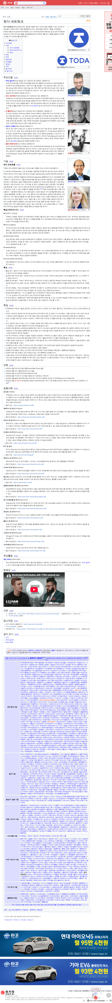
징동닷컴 (41, 782)
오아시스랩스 (43, 862)
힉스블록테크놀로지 (62, 793)
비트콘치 (46, 764)
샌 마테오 (17, 381)
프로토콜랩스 (47, 878)
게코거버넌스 (43, 839)
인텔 (38, 866)
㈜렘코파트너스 (37, 674)
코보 (36, 784)
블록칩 (22, 813)
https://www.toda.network (32, 624)
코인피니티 (77, 825)
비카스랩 (60, 686)
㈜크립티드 (73, 733)
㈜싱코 (84, 696)
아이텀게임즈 (32, 702)
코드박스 (81, 727)
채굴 (23, 7)
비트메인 (38, 764)
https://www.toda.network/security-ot (30, 473)
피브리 (79, 831)
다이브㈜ (76, 666)
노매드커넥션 (32, 666)
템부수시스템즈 (76, 889)
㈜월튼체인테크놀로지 (50, 716)
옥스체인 (47, 774)
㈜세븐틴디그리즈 (69, 688)
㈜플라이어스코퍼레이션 (53, 743)
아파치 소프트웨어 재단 (75, 898)
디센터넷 (54, 670)
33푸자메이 (29, 754)
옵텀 (67, 864)
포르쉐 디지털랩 (45, 831)
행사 (76, 904)
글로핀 (53, 664)
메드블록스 (77, 845)
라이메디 (28, 843)
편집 (47, 17)
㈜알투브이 (35, 704)
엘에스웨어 (67, 712)
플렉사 (81, 878)
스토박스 (69, 813)
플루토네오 (71, 831)
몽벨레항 (62, 809)
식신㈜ (70, 696)
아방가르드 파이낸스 (55, 815)
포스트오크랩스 (47, 876)
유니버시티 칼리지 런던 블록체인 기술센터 (50, 821)
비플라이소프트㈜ (26, 688)
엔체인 (29, 819)
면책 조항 (23, 920)
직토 (32, 726)
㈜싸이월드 (24, 698)
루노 (52, 807)
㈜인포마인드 (61, 722)
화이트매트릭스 (39, 793)
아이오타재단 (40, 898)
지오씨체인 (80, 780)
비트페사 (56, 885)
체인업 (23, 784)
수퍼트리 (48, 692)
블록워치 (83, 849)
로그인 (103, 3)
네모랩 (68, 664)
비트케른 (29, 813)
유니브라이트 (70, 821)
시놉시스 (52, 798)
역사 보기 (53, 17)
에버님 (77, 860)
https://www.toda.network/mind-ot (29, 429)
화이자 (67, 880)
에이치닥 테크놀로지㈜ (48, 710)
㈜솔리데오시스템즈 (36, 692)
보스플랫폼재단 (43, 896)
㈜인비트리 (51, 722)
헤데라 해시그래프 (40, 880)
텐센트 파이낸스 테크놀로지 (39, 788)
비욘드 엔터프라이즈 (61, 851)
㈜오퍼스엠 (60, 714)
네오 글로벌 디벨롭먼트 (69, 754)
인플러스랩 (41, 778)
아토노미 (40, 860)
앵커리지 (63, 860)
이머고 (33, 800)
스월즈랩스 (33, 855)
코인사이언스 (58, 825)
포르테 (38, 876)
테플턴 (56, 874)
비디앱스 (23, 686)
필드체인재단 (40, 791)
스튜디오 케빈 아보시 (80, 813)
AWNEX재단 (24, 894)
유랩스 (48, 776)
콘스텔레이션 (82, 870)
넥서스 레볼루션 (77, 664)
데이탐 (68, 668)
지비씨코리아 (49, 724)
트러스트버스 (58, 737)
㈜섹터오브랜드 (68, 690)
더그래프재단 (40, 894)
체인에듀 (43, 726)
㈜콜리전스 (28, 731)
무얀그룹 (55, 760)
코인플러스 (68, 825)
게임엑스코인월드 (60, 662)
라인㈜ (58, 796)
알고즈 (36, 836)
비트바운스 (82, 851)
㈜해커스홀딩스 (62, 749)
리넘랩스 (58, 807)
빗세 (59, 764)
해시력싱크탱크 (77, 791)
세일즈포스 (59, 853)
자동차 (27, 904)
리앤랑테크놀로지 (31, 758)
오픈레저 (55, 819)
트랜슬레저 (25, 876)
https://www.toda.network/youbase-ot (30, 417)
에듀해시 (35, 706)
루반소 (82, 756)
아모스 (67, 858)
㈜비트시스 (82, 686)
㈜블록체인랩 (75, 682)
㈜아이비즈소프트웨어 (47, 700)
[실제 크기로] (89, 49)
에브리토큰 (59, 817)
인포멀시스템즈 (46, 866)
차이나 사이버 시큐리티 (54, 782)
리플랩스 (45, 845)
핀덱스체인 (62, 745)
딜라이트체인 (65, 672)
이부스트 (81, 864)
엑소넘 (23, 819)
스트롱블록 (71, 855)
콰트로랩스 (38, 731)
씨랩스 (30, 858)
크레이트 (28, 872)
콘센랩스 (55, 784)
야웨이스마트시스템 (63, 770)
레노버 (82, 758)
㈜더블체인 (39, 668)
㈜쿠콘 (45, 731)
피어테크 (31, 745)
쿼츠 (21, 872)
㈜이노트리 (56, 720)
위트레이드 (30, 821)
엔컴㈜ (35, 712)
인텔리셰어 (32, 778)
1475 (22, 754)
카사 (61, 726)
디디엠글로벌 (37, 670)
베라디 (80, 847)
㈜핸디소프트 (73, 749)
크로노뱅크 (50, 889)
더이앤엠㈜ (48, 668)
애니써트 (52, 770)
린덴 (46, 758)
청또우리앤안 (68, 782)
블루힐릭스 (82, 762)
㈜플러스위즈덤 (68, 743)
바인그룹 (51, 680)
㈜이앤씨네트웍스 (78, 720)
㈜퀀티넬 (52, 731)
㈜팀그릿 (29, 739)
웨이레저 (32, 776)
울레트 (76, 819)
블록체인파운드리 (32, 851)
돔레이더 (29, 807)
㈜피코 (37, 745)
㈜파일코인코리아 (76, 739)
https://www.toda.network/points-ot (29, 518)
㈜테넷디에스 (46, 735)
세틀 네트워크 (65, 885)
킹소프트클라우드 (35, 786)
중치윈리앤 (38, 780)
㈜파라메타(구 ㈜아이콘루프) (44, 739)
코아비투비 (50, 729)
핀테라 (73, 800)
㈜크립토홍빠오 (62, 733)
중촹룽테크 (28, 780)
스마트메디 (45, 694)
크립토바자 (73, 827)
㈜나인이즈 (60, 664)
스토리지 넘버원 (69, 766)
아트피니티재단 (60, 898)
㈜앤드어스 (79, 704)
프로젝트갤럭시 (39, 891)
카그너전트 (58, 868)
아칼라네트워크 (57, 887)
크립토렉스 (64, 827)
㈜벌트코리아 (68, 680)
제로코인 (76, 866)
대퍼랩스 (40, 841)
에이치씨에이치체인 (45, 772)
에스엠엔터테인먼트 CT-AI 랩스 (51, 706)
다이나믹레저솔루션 (67, 805)
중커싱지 (46, 780)
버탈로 (66, 847)
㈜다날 (57, 666)
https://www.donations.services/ (24, 443)
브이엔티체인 (72, 762)
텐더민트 (63, 874)
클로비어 (66, 872)
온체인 (54, 774)
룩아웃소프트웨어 (34, 845)
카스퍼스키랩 (40, 825)
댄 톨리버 (71, 153)
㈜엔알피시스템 (26, 712)
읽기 (43, 17)
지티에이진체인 (31, 782)
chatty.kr (108, 991)
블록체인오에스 (48, 684)
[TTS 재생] (84, 1000)
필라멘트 (29, 880)
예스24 (23, 714)
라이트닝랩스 (47, 843)
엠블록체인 (84, 712)
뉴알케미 (85, 839)
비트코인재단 (54, 896)
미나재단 (33, 896)
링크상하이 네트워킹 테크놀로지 (60, 758)
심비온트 (70, 856)
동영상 (17, 7)
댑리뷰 (34, 756)
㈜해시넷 (35, 749)
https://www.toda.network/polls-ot (29, 529)
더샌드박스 (36, 883)
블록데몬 (57, 849)
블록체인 (62, 904)
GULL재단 (23, 796)
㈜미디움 (32, 680)
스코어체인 (60, 813)
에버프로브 (50, 817)
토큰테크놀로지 (56, 788)
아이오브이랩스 (44, 887)
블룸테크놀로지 (80, 684)
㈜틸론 (22, 739)
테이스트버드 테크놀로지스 (43, 874)
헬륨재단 (45, 902)
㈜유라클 (78, 718)
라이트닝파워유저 (60, 843)
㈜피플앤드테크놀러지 (49, 745)
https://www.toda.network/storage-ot (30, 541)
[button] (86, 658)
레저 (47, 807)
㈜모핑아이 (60, 678)
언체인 (28, 706)
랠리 (79, 843)
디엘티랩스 (59, 841)
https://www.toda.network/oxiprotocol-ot (31, 508)
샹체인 (81, 764)
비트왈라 (57, 811)
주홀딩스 (32, 724)
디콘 (58, 672)
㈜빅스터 (49, 688)
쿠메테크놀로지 (72, 784)
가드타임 (43, 805)
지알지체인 (71, 780)
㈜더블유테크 (29, 668)
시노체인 (35, 768)
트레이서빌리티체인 (69, 788)
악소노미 (45, 770)
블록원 (22, 851)
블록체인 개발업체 (34, 650)
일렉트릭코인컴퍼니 (60, 866)
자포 (70, 866)
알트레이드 (48, 860)
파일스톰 (41, 790)
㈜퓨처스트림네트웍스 (28, 743)
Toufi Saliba (12, 615)
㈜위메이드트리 (36, 718)
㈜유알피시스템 (25, 720)
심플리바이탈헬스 (80, 856)
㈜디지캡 (82, 670)
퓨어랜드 (63, 790)
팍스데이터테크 (30, 741)
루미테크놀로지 (73, 756)
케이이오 (30, 784)
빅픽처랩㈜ (57, 688)
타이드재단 (75, 900)
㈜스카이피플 (66, 694)
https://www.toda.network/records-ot (30, 464)
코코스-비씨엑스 (45, 784)
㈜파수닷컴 (59, 739)
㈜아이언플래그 (74, 700)
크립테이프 (24, 786)
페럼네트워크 (73, 876)
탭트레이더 (42, 829)
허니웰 (50, 880)
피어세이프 (71, 790)
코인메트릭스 (61, 870)
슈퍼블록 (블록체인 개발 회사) (74, 692)
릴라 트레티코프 (73, 210)
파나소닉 (66, 800)
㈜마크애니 (67, 676)
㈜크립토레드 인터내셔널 (36, 733)
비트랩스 (31, 764)
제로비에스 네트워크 (67, 823)
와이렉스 (62, 819)
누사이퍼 (73, 839)
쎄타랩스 (23, 858)
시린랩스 (30, 815)
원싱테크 (80, 774)
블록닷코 (39, 885)
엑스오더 (57, 772)
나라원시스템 (77, 991)
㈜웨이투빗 (63, 716)
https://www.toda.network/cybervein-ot (31, 551)
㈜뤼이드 (28, 676)
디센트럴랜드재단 (53, 894)
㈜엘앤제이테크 (57, 712)
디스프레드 (62, 670)
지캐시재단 (50, 900)
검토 (53, 650)
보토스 (51, 762)
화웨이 (30, 793)
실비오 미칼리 (72, 181)
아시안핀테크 (60, 798)
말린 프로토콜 (60, 845)
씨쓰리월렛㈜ (34, 698)
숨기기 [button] (14, 40)
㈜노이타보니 (43, 666)
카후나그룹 (73, 868)
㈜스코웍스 (84, 694)
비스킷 (30, 686)
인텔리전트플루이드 (37, 823)
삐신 (71, 764)
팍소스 (32, 876)
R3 (25, 839)
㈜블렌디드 (41, 682)
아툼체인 (32, 860)
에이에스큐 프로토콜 (72, 817)
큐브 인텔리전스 (41, 827)
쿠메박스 (63, 784)
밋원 (68, 760)
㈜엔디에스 (76, 710)
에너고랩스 (76, 770)
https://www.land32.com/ (22, 482)
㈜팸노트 (40, 741)
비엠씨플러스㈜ (39, 686)
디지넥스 (49, 756)
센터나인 (78, 690)
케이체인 (23, 727)
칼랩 (65, 726)
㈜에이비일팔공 (60, 708)
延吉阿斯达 (86, 991)
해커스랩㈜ (51, 749)
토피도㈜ (23, 737)
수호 (53, 692)
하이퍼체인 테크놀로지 (63, 791)
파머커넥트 (77, 829)
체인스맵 (85, 782)
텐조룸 (70, 874)
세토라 (30, 836)
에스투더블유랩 (34, 708)
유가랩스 (74, 864)
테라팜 (68, 786)
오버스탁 (53, 862)
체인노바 (77, 782)
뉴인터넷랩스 (26, 756)
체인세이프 (49, 868)
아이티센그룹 (52, 702)
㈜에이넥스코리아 (48, 708)
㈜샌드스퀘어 (34, 690)
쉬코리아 (60, 692)
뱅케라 (77, 809)
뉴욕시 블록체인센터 (28, 841)
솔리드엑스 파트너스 (76, 853)
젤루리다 (79, 823)
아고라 (44, 815)
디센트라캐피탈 (39, 807)
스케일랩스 (54, 855)
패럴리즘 (49, 790)
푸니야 (55, 831)
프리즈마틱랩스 (72, 878)
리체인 (40, 758)
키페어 (25, 735)
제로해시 (84, 866)
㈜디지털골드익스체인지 (28, 672)
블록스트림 (65, 849)
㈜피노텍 (78, 743)
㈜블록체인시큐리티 (35, 684)
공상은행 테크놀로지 (42, 754)
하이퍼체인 (50, 791)
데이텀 (22, 807)
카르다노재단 (59, 900)
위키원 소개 (16, 920)
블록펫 (71, 684)
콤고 (83, 825)
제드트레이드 (41, 800)
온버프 (82, 714)
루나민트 (66, 674)
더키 (43, 883)
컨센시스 (34, 870)
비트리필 (49, 811)
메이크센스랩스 (37, 847)
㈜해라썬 (28, 749)
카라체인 (34, 889)
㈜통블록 (31, 737)
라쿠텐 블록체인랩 (68, 796)
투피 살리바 (71, 95)
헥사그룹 (63, 836)
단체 (48, 904)
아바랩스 (74, 858)
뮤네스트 (63, 760)
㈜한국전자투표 (53, 747)
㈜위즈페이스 (55, 718)
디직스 (52, 796)
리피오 (51, 845)
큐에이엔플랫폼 (53, 827)
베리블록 (73, 847)
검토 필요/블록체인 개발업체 (18, 910)
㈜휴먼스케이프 (39, 751)
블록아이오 (74, 849)
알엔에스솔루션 (69, 887)
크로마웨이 (82, 827)
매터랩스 (69, 845)
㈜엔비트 (84, 710)
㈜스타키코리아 (26, 696)
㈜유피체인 (47, 720)
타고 (103, 991)
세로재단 (26, 766)
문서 (4, 17)
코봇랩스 (41, 729)
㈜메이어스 (41, 678)
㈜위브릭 (46, 718)
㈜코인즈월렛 (74, 729)
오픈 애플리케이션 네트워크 (72, 862)
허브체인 (57, 891)
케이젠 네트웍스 (45, 836)
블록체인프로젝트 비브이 (77, 811)
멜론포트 (49, 809)
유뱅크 (78, 887)
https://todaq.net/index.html (23, 405)
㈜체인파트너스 (52, 726)
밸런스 (54, 847)
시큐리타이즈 (39, 856)
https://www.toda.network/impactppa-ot (31, 497)
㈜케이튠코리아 (60, 727)
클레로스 (23, 829)
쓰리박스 (38, 815)
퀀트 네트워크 (29, 827)
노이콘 (51, 666)
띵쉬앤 (55, 756)
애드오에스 (44, 704)
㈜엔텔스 (42, 712)
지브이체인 (62, 780)
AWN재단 (23, 805)
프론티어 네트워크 (59, 878)
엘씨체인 (26, 774)
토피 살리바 (34, 106)
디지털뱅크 (42, 672)
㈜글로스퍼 (33, 664)
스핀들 (45, 798)
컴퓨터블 (52, 870)
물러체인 (48, 847)
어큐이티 (70, 860)
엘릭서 (83, 860)
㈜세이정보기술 (45, 690)
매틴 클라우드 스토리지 (42, 760)
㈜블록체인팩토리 (61, 684)
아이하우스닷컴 (34, 770)
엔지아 (47, 864)
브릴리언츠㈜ (31, 682)
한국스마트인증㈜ (40, 747)
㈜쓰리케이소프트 (39, 696)
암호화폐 (68, 904)
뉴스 (7, 7)
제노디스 (56, 823)
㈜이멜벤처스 (65, 720)
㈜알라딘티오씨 (80, 702)
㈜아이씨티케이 (62, 700)
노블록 (56, 805)
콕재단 (68, 900)
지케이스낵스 (29, 825)
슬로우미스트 (26, 768)
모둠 (55, 809)
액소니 (56, 860)
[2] (8, 382)
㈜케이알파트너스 (34, 727)
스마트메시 (50, 766)
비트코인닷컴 (34, 853)
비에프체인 (73, 851)
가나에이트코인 (33, 805)
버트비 (83, 809)
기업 (6, 658)
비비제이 (23, 764)
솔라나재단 (64, 896)
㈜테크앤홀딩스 (69, 735)
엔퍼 (48, 712)
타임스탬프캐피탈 (49, 786)
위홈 (71, 718)
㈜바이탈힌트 (41, 680)
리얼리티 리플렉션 (38, 676)
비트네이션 (47, 885)
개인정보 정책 (8, 920)
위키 (2, 7)
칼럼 (12, 7)
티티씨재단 (37, 902)
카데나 (65, 868)
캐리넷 (80, 868)
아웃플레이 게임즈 (73, 798)
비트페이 (43, 853)
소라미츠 (38, 798)
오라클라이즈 (38, 819)
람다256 (28, 674)
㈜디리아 (46, 670)
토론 (80, 3)
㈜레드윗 (59, 676)
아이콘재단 (50, 898)
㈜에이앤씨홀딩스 (73, 708)
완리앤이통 (61, 774)
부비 (56, 762)
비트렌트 (41, 811)
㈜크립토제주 (51, 733)
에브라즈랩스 (25, 800)
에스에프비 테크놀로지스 (35, 864)
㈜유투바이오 (37, 720)
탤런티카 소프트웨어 (62, 889)
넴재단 (32, 894)
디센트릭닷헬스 (25, 883)
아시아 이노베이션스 (78, 768)
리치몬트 (75, 883)
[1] (41, 189)
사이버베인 (30, 798)
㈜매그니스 (76, 676)
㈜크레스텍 (60, 731)
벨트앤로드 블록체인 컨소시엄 (36, 762)
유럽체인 (80, 821)
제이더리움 (40, 868)
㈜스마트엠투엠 (55, 694)
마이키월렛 (63, 756)
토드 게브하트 (72, 124)
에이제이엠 (33, 772)
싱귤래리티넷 (44, 768)
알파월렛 (84, 798)
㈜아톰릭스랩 (62, 702)
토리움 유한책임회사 (55, 800)
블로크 (41, 849)
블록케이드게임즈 (46, 851)
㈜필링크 (70, 745)
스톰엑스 (63, 855)
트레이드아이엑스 (66, 829)
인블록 (43, 722)
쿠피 (21, 827)
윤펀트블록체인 (57, 776)
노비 (61, 839)
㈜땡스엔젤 (76, 672)
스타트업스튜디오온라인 (79, 885)
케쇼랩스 (41, 889)
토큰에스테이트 (53, 829)
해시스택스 (80, 800)
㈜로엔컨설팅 (48, 674)
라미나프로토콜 (65, 883)
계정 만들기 (94, 3)
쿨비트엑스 (83, 784)
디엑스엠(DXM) (72, 670)
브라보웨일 (63, 762)
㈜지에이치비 (68, 724)
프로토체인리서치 (35, 878)
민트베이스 (70, 809)
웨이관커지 (41, 776)
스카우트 (46, 855)
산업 (41, 904)
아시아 (35, 904)
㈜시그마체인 (51, 696)
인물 (73, 904)
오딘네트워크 (32, 714)
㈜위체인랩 (65, 718)
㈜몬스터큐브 (70, 678)
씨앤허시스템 (59, 768)
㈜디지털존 (51, 672)
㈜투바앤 (38, 737)
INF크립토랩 (39, 662)
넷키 (56, 839)
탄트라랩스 (74, 872)
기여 (85, 3)
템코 (77, 735)
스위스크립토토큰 (49, 813)
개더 (35, 839)
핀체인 (31, 791)
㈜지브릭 (40, 724)
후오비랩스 (50, 793)
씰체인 (67, 768)
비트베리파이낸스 (70, 686)
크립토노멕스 (37, 872)
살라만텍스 (38, 813)
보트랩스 (23, 811)
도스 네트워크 (49, 841)
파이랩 (66, 739)
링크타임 (76, 758)
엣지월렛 (54, 864)
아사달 (70, 991)
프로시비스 (62, 831)
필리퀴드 (49, 891)
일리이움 (48, 823)
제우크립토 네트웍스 (27, 868)
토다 (7, 637)
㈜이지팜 (29, 722)
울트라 (82, 819)
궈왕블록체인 (54, 754)
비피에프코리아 (39, 688)
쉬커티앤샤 (34, 766)
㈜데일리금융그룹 (78, 668)
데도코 (46, 796)
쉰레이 (42, 766)
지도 (58, 904)
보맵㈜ (77, 680)
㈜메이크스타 (50, 678)
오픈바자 (62, 864)
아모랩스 (66, 698)
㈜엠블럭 (76, 712)
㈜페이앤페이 (58, 741)
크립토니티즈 (47, 872)
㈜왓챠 (34, 716)
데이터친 (41, 756)
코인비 (66, 729)
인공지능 (18, 904)
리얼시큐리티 (76, 807)
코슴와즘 (49, 825)
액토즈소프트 (69, 704)
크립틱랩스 (57, 872)
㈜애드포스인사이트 (56, 704)
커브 (27, 870)
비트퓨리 (64, 811)
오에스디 (47, 819)
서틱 (52, 853)
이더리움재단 (40, 900)
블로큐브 (34, 849)
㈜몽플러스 (80, 678)
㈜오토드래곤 (50, 714)
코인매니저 (59, 729)
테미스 (30, 874)
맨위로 (108, 995)
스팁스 (23, 815)
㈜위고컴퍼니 (25, 718)
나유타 (40, 796)
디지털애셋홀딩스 (71, 841)
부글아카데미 (80, 796)
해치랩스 (43, 749)
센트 (65, 853)
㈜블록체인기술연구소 (61, 682)
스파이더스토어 (82, 766)
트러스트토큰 (82, 874)
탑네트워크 (60, 786)
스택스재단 (73, 896)
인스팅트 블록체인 (79, 776)
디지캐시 (81, 841)
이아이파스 (68, 776)
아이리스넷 (24, 770)
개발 (22, 904)
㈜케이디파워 (73, 726)
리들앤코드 (66, 807)
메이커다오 (27, 847)
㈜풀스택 (84, 741)
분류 (5, 910)
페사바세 (29, 891)
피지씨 (25, 791)
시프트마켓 (61, 856)
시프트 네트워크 (50, 856)
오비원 (59, 862)
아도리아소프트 (39, 858)
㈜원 (40, 716)
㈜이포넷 (37, 722)
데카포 (56, 883)
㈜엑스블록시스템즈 (64, 710)
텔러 (75, 874)
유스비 (84, 718)
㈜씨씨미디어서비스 (47, 698)
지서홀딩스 (59, 724)
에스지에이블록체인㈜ (70, 706)
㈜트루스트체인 (69, 737)
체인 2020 (7, 559)
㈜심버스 (77, 696)
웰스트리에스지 (74, 716)
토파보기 (84, 735)
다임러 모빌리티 (80, 805)
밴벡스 (60, 847)
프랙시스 (24, 878)
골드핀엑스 (33, 796)
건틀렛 (30, 839)
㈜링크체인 (50, 676)
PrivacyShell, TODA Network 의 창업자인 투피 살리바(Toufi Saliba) (37, 613)
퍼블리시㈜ (48, 741)
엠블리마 (34, 862)
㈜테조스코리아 (57, 735)
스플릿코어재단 (28, 898)
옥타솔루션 (69, 714)
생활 (55, 904)
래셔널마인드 (71, 843)
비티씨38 (54, 764)
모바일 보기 (30, 920)
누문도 (66, 839)
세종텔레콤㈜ (56, 690)
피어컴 (78, 790)
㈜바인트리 (59, 680)
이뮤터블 (26, 889)
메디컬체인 (41, 809)
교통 (30, 904)
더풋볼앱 (49, 883)
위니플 (83, 716)
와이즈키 (70, 819)
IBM (21, 839)
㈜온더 (76, 714)
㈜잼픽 (69, 722)
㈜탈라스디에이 (34, 735)
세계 (38, 904)
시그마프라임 (26, 887)
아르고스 (58, 698)
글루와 (51, 839)
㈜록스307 (58, 674)
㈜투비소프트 (47, 737)
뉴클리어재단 (83, 754)
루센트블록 (75, 674)
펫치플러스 (83, 876)
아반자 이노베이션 (76, 698)
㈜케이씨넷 (83, 726)
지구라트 (54, 780)
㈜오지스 (41, 714)
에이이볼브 (84, 817)
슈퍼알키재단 (62, 696)
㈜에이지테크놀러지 (32, 710)
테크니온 (55, 836)
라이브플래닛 (37, 843)
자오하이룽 (76, 778)
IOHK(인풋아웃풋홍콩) (63, 778)
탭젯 (80, 872)
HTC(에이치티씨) (37, 774)
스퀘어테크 (59, 766)
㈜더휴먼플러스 (59, 668)
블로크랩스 (49, 849)
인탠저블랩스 (31, 866)
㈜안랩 (71, 702)
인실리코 (23, 778)
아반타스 (35, 887)
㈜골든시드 (81, 662)
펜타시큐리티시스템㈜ (72, 741)
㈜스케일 (76, 694)
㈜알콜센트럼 (25, 704)
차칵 (36, 726)
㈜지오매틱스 (79, 724)
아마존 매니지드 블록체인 (55, 858)
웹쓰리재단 (30, 900)
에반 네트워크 (33, 817)
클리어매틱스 (32, 829)
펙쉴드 (56, 790)
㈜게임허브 (72, 662)
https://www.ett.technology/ (23, 455)
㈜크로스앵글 (70, 731)
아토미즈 (73, 815)
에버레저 (42, 817)
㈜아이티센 (42, 702)
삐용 (76, 764)
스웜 (40, 855)
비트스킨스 (24, 853)
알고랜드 (14, 141)
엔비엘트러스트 (66, 772)
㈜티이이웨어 (81, 737)
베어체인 (66, 764)
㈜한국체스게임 (65, 747)
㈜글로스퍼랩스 (43, 664)
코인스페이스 (71, 870)
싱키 (51, 768)
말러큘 (33, 809)
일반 (80, 904)
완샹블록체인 (71, 774)
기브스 (50, 805)
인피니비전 (50, 778)
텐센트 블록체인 (77, 786)
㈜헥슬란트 (28, 751)
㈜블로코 (49, 682)
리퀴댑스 (23, 836)
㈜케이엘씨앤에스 (48, 727)
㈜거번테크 (49, 662)
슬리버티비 (80, 855)
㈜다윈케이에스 (66, 666)
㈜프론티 (40, 743)
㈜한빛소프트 (76, 747)
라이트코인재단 (82, 894)
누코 (79, 839)
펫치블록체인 (34, 831)
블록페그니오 (32, 811)
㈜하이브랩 (78, 745)
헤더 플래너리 (59, 880)
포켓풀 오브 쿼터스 (61, 876)
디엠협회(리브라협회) (67, 894)
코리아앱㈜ (33, 729)
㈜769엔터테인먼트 (27, 662)
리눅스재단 (25, 896)
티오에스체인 (32, 790)
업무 (51, 904)
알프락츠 (81, 815)
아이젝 (66, 815)
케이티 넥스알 (72, 727)
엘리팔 (75, 772)
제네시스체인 (77, 722)
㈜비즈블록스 (50, 686)
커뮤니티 (29, 7)
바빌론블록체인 (77, 760)
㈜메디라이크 (31, 678)
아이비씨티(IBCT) (32, 700)
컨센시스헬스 (43, 870)
